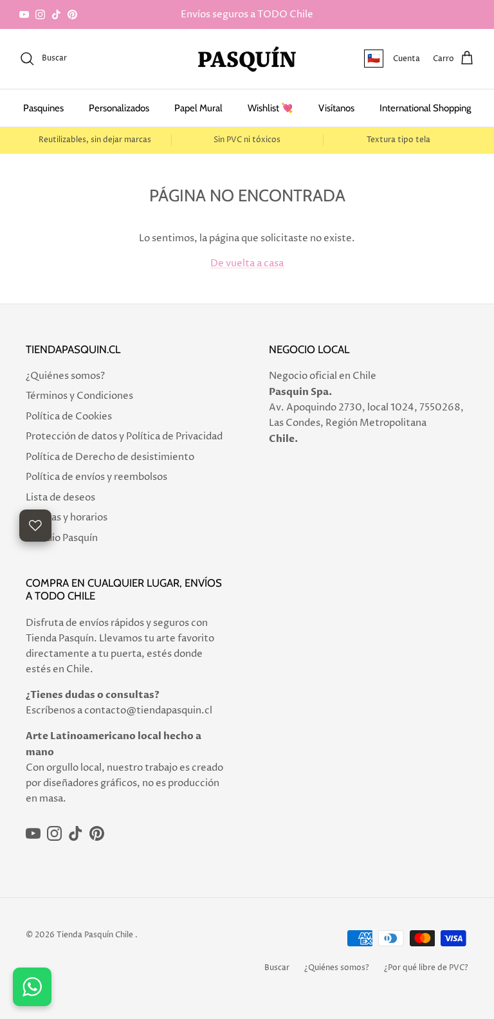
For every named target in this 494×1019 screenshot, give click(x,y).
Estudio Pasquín (62, 538)
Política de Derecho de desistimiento (110, 457)
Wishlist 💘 (270, 108)
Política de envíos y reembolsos (96, 477)
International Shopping (425, 108)
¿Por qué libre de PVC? (426, 967)
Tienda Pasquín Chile (95, 935)
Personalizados (119, 108)
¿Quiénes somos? (65, 376)
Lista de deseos (60, 497)
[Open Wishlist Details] (35, 526)
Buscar (276, 967)
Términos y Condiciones (79, 396)
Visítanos (336, 108)
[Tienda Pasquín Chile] (247, 59)
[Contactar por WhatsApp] (32, 987)
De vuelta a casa (247, 263)
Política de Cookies (69, 416)
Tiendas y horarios (66, 517)
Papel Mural (198, 108)
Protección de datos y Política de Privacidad (124, 436)
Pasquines (43, 108)
